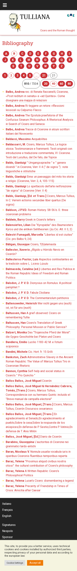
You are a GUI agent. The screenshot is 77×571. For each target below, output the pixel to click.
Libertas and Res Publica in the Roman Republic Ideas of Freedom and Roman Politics (40, 273)
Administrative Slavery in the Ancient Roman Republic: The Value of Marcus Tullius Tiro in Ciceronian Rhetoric (39, 361)
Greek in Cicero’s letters (30, 219)
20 (45, 83)
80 (69, 83)
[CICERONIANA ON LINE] (70, 15)
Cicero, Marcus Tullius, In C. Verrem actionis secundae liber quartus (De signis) (40, 200)
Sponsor (7, 537)
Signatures (9, 525)
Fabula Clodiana (28, 292)
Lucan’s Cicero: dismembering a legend (40, 480)
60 (61, 83)
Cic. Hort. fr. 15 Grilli (29, 351)
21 (43, 75)
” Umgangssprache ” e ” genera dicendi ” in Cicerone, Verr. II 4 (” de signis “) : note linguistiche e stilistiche (37, 167)
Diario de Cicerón (34, 436)
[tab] (5, 5)
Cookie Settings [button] (15, 563)
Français (7, 510)
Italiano (6, 503)
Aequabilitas (26, 139)
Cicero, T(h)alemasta (31, 244)
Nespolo (7, 531)
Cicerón (29, 380)
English (6, 516)
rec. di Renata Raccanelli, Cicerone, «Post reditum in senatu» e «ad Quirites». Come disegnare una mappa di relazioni (37, 96)
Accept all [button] (35, 562)
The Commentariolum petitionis (37, 298)
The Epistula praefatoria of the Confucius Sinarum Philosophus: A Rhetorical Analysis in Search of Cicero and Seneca (39, 120)
